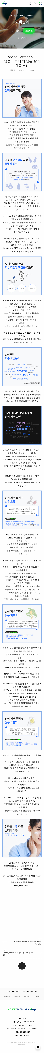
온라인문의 (22, 37)
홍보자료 (30, 15)
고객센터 (19, 15)
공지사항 (15, 30)
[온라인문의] (37, 1047)
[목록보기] (22, 966)
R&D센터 (27, 996)
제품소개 (17, 996)
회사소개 (7, 996)
